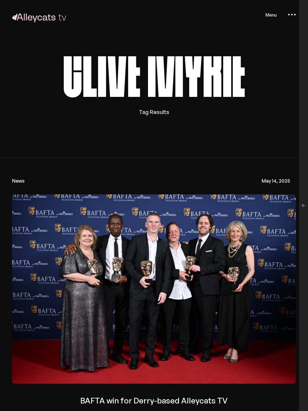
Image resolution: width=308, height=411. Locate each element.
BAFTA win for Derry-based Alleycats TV (154, 400)
